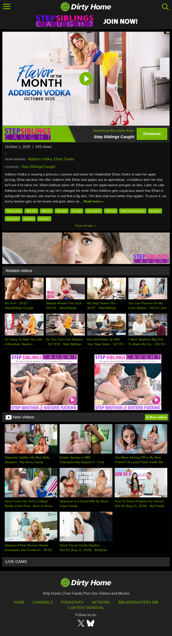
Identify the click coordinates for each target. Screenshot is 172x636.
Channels (43, 602)
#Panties (28, 219)
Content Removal (86, 608)
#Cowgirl (76, 211)
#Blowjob (61, 211)
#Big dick (31, 211)
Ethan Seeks (64, 159)
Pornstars (72, 602)
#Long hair (12, 219)
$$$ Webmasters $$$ (138, 602)
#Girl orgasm (93, 211)
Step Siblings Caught (38, 167)
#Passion (44, 219)
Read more (92, 201)
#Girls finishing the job (132, 211)
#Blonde (46, 211)
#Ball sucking (14, 211)
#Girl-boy (110, 211)
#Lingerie (155, 211)
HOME (19, 602)
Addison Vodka (40, 159)
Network (101, 602)
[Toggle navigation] (6, 6)
